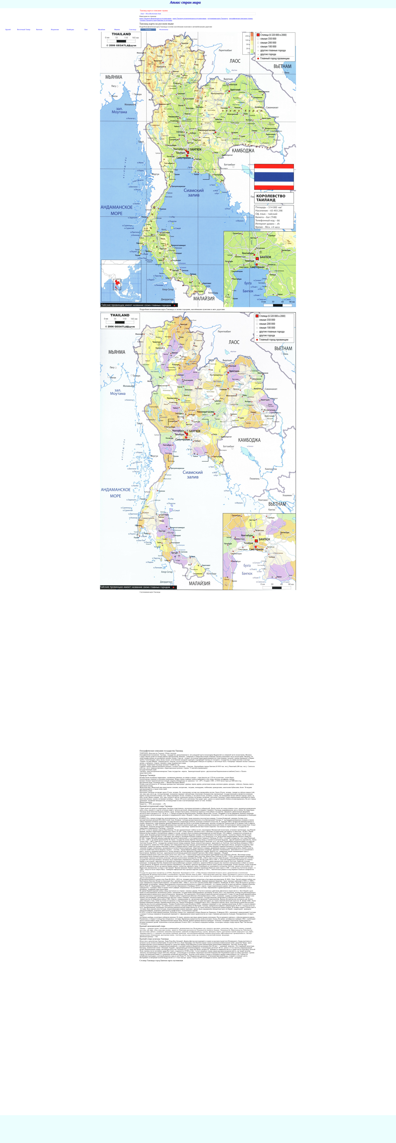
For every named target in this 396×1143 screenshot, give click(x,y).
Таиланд (148, 29)
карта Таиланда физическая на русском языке (155, 18)
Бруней (8, 29)
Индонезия (55, 29)
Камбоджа (70, 29)
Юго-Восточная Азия (153, 14)
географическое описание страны (241, 18)
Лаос (86, 29)
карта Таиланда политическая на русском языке (189, 18)
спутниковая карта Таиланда (217, 18)
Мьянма (117, 29)
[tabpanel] (198, 18)
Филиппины (163, 29)
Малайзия (101, 29)
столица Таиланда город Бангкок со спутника (156, 20)
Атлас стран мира (185, 2)
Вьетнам (39, 29)
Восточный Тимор (23, 29)
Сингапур (132, 29)
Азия (142, 14)
